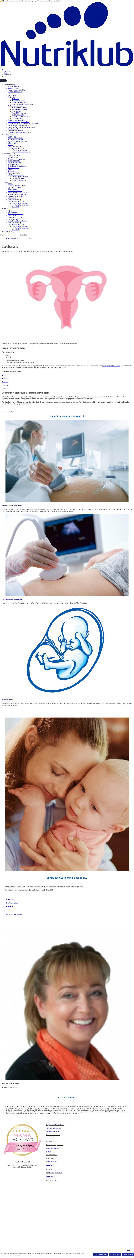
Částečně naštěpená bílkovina (21, 116)
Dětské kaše (11, 93)
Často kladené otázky (14, 146)
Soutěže (48, 1151)
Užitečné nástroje (51, 1141)
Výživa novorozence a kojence (17, 141)
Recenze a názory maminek (16, 120)
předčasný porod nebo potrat (111, 366)
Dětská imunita (12, 189)
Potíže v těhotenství (14, 161)
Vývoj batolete (12, 212)
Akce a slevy (12, 95)
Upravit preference (128, 1254)
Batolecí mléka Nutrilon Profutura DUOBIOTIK (23, 127)
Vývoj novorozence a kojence (17, 185)
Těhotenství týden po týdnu (16, 159)
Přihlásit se (7, 71)
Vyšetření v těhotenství (15, 162)
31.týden (4, 385)
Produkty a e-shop (9, 85)
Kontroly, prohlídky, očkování (17, 194)
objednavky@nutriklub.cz (54, 1173)
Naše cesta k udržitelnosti (16, 131)
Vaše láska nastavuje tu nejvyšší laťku (19, 132)
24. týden (5, 375)
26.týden (5, 378)
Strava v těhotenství (14, 164)
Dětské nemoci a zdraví (15, 191)
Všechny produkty (13, 88)
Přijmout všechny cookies (100, 1254)
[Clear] (19, 235)
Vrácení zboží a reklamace (54, 1128)
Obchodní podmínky (52, 1131)
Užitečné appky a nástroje (16, 148)
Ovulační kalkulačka (18, 178)
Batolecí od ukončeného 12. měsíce (23, 104)
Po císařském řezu (17, 118)
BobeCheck (15, 207)
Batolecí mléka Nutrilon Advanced (18, 125)
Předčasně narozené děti (15, 196)
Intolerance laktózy (18, 115)
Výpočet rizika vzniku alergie (21, 152)
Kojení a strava (8, 134)
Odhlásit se (7, 74)
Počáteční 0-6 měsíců (18, 100)
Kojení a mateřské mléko (15, 138)
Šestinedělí (11, 171)
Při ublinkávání (16, 111)
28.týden (4, 382)
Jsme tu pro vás (8, 231)
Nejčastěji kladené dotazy (14, 914)
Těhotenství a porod (10, 153)
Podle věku (11, 97)
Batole (6, 208)
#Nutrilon (9, 906)
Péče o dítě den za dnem (15, 187)
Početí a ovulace (13, 157)
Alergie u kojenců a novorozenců (18, 192)
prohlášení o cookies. (15, 1255)
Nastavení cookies (51, 1138)
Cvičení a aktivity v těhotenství (17, 166)
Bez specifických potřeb (19, 109)
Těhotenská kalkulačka (19, 180)
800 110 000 (10, 899)
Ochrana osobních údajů (53, 1135)
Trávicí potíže (12, 198)
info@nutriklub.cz (12, 903)
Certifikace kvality (13, 129)
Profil (5, 73)
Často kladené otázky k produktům (18, 122)
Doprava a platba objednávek (55, 1125)
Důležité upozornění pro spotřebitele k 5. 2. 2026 (23, 123)
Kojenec (6, 182)
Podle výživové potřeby (15, 106)
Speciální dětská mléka (15, 92)
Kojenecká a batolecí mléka (16, 90)
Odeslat (23, 235)
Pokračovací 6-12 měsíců (19, 102)
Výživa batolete (13, 143)
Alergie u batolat (13, 219)
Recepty (10, 145)
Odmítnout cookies (115, 1254)
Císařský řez (11, 169)
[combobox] (9, 235)
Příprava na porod (13, 168)
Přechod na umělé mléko (15, 139)
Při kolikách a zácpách (19, 113)
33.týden (4, 388)
